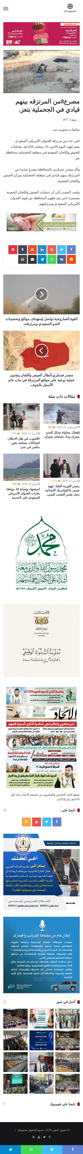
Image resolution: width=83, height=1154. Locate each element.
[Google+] (51, 249)
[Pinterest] (12, 249)
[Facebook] (56, 822)
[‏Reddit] (71, 259)
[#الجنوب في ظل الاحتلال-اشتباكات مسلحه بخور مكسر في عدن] (21, 416)
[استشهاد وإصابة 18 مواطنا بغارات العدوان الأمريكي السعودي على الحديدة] (21, 467)
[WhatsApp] (51, 259)
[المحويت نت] (71, 9)
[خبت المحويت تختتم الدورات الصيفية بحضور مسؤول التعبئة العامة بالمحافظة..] (15, 1040)
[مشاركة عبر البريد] (32, 259)
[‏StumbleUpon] (32, 249)
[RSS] (26, 822)
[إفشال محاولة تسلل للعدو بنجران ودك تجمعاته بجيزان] (61, 413)
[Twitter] (46, 822)
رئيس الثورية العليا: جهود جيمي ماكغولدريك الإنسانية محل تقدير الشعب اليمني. (62, 490)
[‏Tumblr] (22, 249)
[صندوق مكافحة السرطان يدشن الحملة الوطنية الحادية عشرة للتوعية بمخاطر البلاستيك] (41, 1019)
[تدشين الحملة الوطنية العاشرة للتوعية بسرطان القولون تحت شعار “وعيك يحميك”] (41, 1040)
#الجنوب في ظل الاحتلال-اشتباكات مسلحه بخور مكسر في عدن (23, 443)
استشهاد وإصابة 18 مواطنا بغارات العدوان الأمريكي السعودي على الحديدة (23, 493)
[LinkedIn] (42, 249)
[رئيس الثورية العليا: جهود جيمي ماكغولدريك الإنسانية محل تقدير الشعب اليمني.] (61, 466)
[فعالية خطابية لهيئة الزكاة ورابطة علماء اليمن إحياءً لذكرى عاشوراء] (15, 1019)
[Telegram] (42, 259)
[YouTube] (36, 822)
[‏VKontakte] (61, 259)
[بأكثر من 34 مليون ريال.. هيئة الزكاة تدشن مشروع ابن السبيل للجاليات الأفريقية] (41, 1084)
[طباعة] (22, 259)
